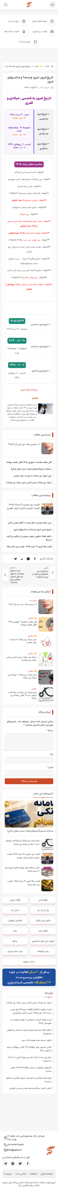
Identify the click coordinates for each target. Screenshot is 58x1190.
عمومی (34, 688)
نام (51, 754)
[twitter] (20, 1163)
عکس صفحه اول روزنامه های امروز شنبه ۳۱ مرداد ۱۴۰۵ (22, 869)
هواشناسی (43, 900)
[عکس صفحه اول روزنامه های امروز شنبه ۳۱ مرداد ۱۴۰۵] (47, 872)
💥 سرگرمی (32, 618)
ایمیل (50, 767)
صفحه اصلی (47, 1174)
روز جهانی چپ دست (31, 240)
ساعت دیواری (29, 961)
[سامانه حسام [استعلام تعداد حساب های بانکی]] (29, 814)
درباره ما (8, 1174)
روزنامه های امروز (29, 390)
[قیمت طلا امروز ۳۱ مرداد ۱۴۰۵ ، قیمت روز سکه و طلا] (47, 885)
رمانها (15, 941)
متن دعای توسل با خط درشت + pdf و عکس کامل (29, 522)
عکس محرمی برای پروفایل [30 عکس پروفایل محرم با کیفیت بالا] (29, 1049)
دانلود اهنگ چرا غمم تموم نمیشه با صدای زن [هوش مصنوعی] (29, 1032)
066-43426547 (15, 1145)
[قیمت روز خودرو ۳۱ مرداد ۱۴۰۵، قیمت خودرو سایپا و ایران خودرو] (47, 509)
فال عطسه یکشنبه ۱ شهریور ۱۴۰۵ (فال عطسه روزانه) (29, 462)
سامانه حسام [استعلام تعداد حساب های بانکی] (31, 469)
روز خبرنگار (24, 214)
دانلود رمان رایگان (43, 920)
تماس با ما (20, 1174)
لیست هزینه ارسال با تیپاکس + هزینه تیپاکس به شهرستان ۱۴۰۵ (31, 1021)
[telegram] (5, 1163)
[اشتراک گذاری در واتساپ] (28, 559)
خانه (47, 66)
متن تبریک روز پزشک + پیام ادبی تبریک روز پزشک (22, 676)
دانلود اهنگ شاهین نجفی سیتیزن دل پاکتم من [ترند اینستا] (29, 538)
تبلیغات (33, 1174)
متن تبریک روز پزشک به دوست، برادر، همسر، (32, 475)
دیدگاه (49, 730)
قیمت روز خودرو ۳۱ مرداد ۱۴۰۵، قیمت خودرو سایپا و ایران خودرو (23, 506)
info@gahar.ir (14, 1150)
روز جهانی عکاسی (30, 277)
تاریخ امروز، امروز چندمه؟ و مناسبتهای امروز (32, 529)
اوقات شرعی (15, 900)
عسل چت (15, 910)
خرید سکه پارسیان (15, 951)
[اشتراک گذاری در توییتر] (21, 559)
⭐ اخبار (38, 66)
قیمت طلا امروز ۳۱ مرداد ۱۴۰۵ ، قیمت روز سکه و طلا (29, 546)
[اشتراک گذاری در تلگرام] (15, 559)
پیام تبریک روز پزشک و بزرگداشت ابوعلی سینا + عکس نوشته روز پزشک (22, 695)
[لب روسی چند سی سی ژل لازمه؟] (47, 448)
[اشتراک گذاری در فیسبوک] (35, 559)
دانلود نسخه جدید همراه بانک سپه (36, 1040)
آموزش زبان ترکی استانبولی (43, 941)
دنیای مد (33, 600)
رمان (15, 930)
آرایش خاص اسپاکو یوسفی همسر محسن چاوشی (30, 1088)
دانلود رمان (43, 930)
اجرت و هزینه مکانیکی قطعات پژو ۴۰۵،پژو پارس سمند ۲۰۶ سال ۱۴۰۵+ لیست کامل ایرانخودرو (31, 1011)
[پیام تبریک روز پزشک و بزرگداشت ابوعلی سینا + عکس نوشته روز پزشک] (47, 845)
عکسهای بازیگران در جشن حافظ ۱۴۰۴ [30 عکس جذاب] (30, 1069)
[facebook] (28, 1163)
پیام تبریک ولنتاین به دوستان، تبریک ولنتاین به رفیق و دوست (28, 1079)
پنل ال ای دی (43, 910)
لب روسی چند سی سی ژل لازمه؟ (24, 444)
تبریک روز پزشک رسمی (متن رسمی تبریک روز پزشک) (28, 482)
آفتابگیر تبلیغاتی (15, 920)
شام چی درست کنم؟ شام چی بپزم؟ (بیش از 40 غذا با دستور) (29, 1059)
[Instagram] (13, 1163)
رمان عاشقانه (43, 951)
